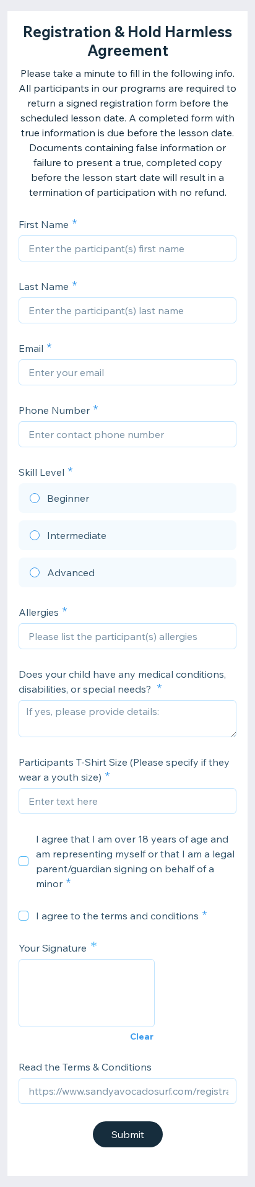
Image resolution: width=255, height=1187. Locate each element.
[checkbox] (23, 861)
